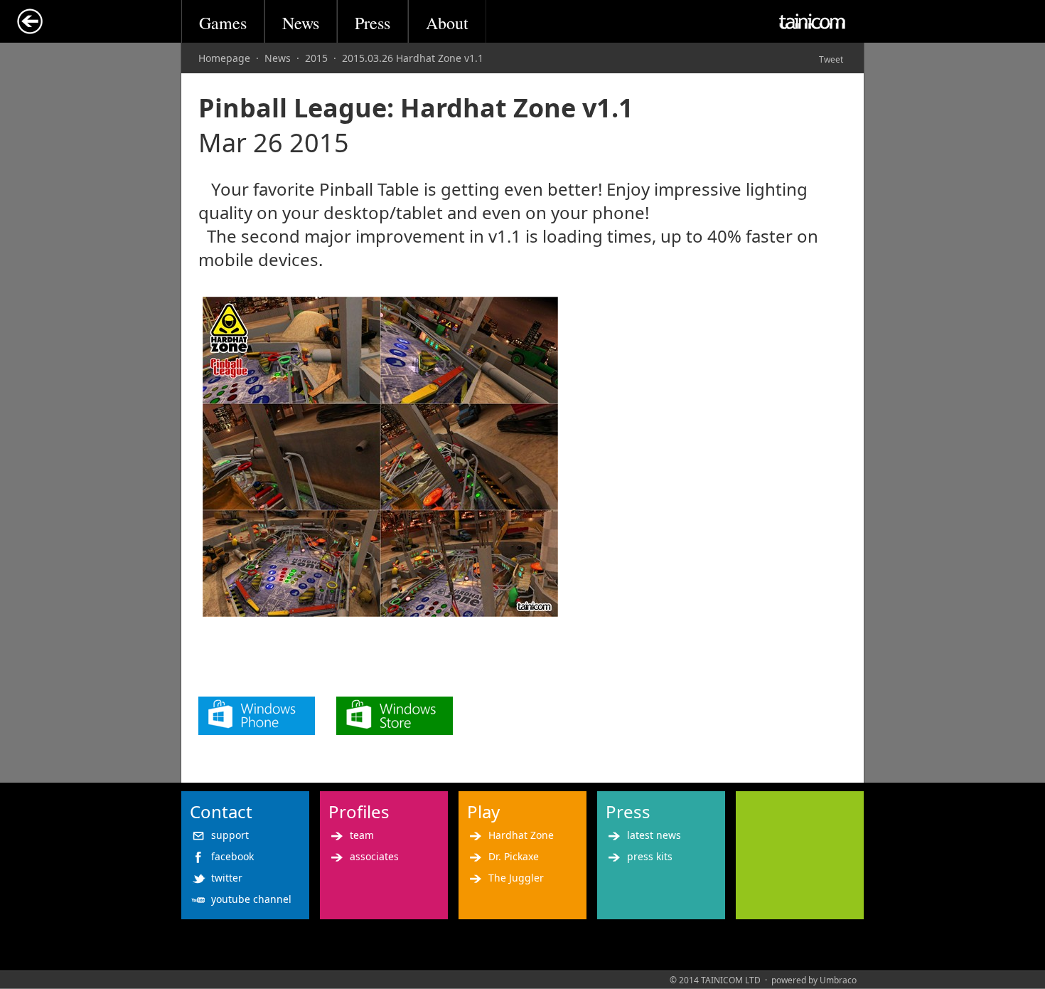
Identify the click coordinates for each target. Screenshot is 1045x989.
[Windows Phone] (256, 728)
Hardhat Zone (521, 835)
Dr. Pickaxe (513, 856)
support (230, 835)
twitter (226, 877)
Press (372, 22)
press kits (649, 856)
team (362, 835)
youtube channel (251, 899)
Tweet (831, 59)
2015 (316, 58)
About (447, 22)
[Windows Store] (394, 728)
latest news (654, 835)
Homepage (224, 58)
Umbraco (838, 980)
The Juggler (516, 877)
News (300, 22)
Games (223, 22)
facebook (232, 856)
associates (374, 856)
